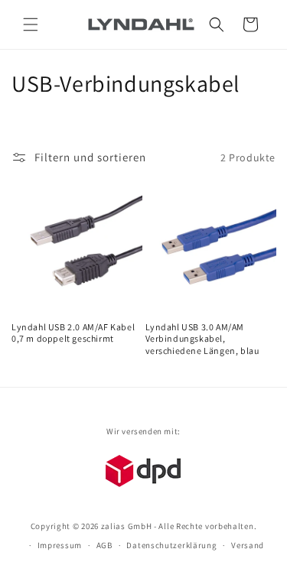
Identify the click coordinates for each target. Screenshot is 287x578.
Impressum (60, 545)
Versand (247, 545)
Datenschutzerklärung (171, 545)
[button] (30, 24)
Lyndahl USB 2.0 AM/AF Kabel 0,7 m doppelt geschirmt (73, 333)
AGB (104, 545)
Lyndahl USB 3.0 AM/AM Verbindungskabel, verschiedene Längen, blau (202, 338)
